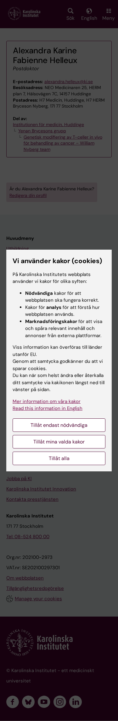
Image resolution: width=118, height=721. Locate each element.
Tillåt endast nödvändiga (59, 425)
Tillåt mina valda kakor (59, 441)
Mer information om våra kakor (47, 401)
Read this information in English (47, 408)
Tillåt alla (59, 458)
